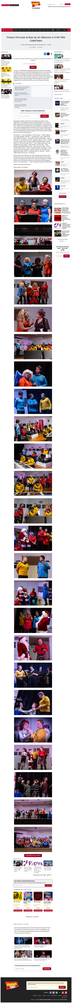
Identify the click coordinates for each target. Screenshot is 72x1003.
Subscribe (47, 968)
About (39, 995)
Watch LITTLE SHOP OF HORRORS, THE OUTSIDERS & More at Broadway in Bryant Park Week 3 (62, 60)
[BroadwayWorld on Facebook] (50, 992)
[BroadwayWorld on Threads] (63, 992)
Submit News (54, 995)
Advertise (35, 995)
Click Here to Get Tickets (33, 855)
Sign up (66, 256)
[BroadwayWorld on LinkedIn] (56, 992)
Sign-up (61, 4)
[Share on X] (48, 54)
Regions (60, 995)
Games (48, 30)
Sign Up (33, 67)
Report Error (64, 997)
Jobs (36, 30)
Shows (24, 30)
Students (40, 30)
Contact (44, 995)
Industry (29, 30)
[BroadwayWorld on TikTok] (59, 992)
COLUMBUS (36, 8)
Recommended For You (59, 203)
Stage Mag (53, 30)
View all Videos (58, 94)
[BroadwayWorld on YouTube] (66, 992)
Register (58, 30)
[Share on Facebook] (45, 54)
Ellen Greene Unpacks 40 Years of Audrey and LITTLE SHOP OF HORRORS (62, 81)
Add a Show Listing (14, 5)
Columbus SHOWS (58, 98)
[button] (69, 30)
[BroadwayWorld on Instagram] (53, 992)
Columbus (16, 30)
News (20, 30)
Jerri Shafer (26, 924)
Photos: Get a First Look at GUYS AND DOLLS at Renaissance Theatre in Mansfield (22, 88)
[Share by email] (51, 54)
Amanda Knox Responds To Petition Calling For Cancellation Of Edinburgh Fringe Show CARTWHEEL (62, 70)
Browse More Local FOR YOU (42, 875)
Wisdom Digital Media (45, 999)
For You (19, 858)
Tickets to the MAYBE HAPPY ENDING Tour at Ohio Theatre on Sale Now (22, 94)
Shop (44, 30)
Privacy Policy (63, 999)
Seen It (18, 908)
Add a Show (62, 196)
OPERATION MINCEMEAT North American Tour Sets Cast (5, 73)
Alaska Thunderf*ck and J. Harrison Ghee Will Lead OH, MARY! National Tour (5, 60)
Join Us (48, 995)
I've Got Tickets (18, 910)
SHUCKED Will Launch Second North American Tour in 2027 (6, 83)
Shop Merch (6, 5)
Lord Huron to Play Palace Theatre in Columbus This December (21, 106)
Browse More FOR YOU (62, 240)
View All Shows (62, 193)
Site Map (65, 995)
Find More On (32, 916)
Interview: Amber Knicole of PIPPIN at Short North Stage (5, 94)
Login (64, 30)
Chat (33, 30)
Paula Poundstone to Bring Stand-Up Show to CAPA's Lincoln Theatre (21, 100)
